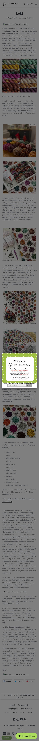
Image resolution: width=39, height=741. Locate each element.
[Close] (37, 353)
